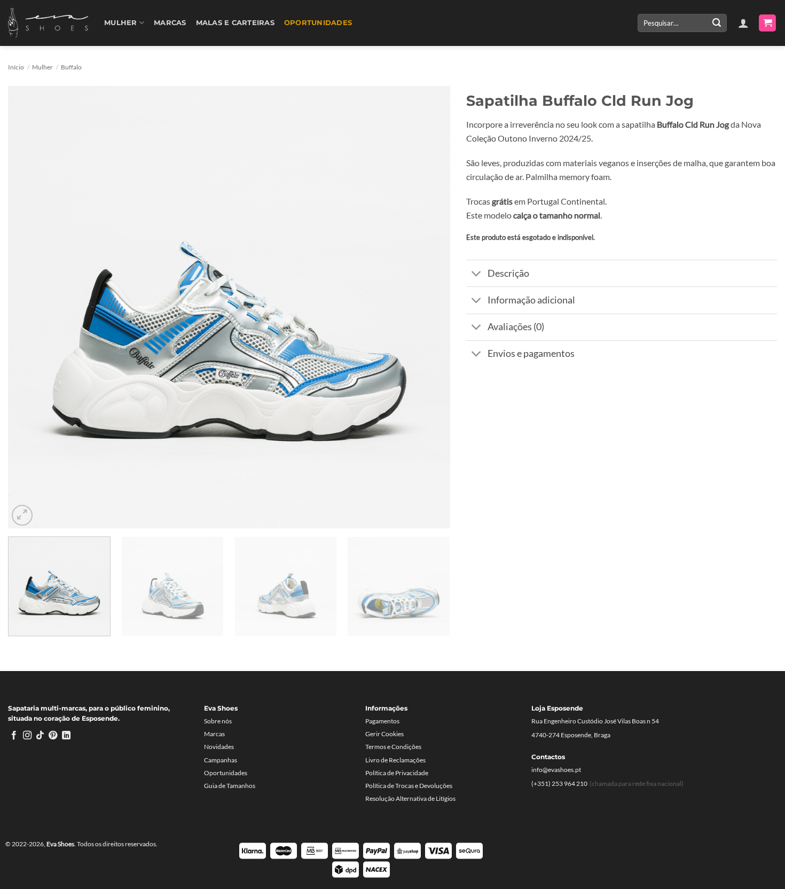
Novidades (219, 747)
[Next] (427, 307)
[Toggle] (476, 274)
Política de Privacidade (396, 773)
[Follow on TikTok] (40, 735)
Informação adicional (531, 300)
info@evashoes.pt (556, 770)
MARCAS (170, 23)
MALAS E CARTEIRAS (235, 23)
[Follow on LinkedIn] (66, 735)
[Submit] (717, 23)
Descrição (508, 273)
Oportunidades (318, 23)
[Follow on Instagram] (27, 735)
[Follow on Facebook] (14, 735)
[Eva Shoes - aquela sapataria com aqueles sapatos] (48, 23)
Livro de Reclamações (395, 760)
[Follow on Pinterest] (53, 735)
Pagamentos (382, 721)
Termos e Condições (393, 747)
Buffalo (71, 67)
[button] (743, 23)
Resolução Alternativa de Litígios (410, 798)
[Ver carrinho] (767, 23)
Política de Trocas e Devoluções (408, 786)
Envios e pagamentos (531, 353)
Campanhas (220, 760)
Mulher (120, 23)
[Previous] (30, 307)
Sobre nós (218, 721)
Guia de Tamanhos (229, 786)
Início (16, 67)
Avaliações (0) (516, 326)
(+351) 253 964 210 (559, 783)
